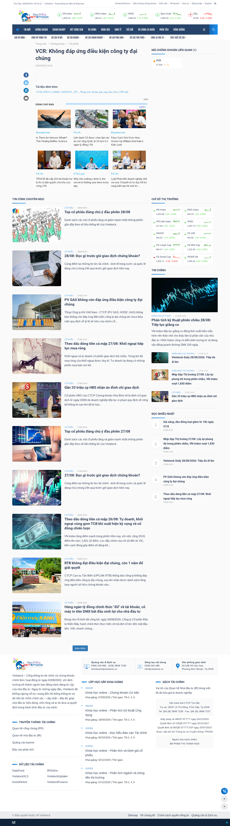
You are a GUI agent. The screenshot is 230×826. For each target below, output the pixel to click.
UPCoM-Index (163, 221)
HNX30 (160, 233)
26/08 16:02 (82, 603)
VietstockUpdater (57, 776)
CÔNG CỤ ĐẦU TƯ (157, 37)
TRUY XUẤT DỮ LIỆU (177, 37)
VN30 (190, 221)
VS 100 (191, 233)
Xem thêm (80, 648)
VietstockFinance (122, 3)
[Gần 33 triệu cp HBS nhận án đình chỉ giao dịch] (36, 399)
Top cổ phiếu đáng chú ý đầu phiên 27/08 (97, 431)
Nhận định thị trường (183, 354)
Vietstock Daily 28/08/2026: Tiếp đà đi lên (188, 460)
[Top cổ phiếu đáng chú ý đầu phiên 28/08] (36, 224)
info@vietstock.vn (154, 669)
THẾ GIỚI (129, 29)
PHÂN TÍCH (164, 29)
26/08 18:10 (82, 559)
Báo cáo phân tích (23, 749)
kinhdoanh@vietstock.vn (104, 669)
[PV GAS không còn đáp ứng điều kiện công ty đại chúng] (36, 312)
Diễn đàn (163, 3)
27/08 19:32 (82, 339)
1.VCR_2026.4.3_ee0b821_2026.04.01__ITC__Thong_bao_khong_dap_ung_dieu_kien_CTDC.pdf (82, 92)
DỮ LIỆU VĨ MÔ (56, 37)
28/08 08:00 (82, 208)
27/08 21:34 (82, 296)
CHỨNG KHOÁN (41, 29)
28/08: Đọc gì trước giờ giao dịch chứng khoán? (102, 256)
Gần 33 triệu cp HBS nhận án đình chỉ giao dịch (101, 388)
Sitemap (133, 815)
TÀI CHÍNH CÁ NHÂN (146, 29)
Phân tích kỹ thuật (161, 316)
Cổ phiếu (176, 392)
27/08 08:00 (82, 427)
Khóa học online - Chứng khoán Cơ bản (112, 692)
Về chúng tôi (147, 815)
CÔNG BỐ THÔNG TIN (39, 37)
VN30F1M (192, 256)
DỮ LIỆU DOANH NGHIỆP (94, 37)
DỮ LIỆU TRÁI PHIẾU (137, 37)
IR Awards (174, 3)
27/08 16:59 (82, 383)
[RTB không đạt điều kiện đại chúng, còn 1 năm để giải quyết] (36, 575)
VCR (158, 60)
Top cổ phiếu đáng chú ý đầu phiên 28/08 (97, 212)
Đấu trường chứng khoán (144, 3)
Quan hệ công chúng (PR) (27, 728)
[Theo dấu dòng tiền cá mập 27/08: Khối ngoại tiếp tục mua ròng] (36, 355)
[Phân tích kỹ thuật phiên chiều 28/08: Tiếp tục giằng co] (185, 294)
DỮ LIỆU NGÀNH (73, 37)
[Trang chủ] (27, 663)
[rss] (215, 3)
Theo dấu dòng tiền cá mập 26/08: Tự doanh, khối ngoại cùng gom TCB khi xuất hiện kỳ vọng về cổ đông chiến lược (103, 523)
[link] (204, 29)
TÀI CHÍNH (92, 29)
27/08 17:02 (168, 452)
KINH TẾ (118, 29)
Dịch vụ (185, 3)
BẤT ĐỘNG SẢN (76, 29)
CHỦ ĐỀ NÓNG (19, 37)
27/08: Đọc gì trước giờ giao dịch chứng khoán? (102, 475)
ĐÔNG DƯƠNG (179, 29)
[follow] (13, 822)
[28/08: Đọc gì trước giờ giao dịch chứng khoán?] (36, 268)
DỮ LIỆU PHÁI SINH (116, 37)
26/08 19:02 (82, 515)
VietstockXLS (20, 776)
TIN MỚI (27, 29)
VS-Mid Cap (193, 245)
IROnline (52, 770)
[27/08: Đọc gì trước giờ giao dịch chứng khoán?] (36, 487)
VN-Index (161, 209)
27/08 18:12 (168, 464)
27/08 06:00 (82, 471)
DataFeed (18, 770)
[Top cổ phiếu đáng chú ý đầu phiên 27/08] (36, 443)
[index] (59, 14)
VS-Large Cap (163, 245)
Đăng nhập (197, 3)
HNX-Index (193, 209)
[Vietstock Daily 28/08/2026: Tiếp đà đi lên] (160, 357)
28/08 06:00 (82, 252)
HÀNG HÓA (105, 29)
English (208, 3)
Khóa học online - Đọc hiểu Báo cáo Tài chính (116, 733)
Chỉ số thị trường (165, 199)
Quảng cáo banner (23, 742)
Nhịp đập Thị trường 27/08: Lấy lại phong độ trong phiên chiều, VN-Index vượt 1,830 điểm (195, 379)
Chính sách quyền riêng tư (173, 815)
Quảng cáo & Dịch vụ (204, 815)
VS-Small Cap (163, 256)
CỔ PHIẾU (68, 208)
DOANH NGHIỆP (59, 29)
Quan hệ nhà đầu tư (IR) (26, 735)
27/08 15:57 (168, 430)
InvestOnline (19, 782)
